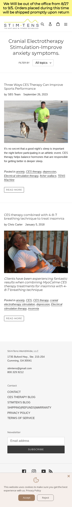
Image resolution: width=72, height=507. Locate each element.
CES (29, 300)
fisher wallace (48, 175)
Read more (14, 189)
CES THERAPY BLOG (21, 397)
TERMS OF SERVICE (21, 418)
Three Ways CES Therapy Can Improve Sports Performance (33, 86)
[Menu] (66, 24)
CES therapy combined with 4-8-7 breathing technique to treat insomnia (34, 216)
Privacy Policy (33, 490)
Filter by (24, 63)
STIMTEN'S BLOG (18, 402)
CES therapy (33, 171)
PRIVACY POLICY (18, 412)
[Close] (69, 476)
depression (49, 171)
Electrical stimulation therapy (21, 175)
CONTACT (14, 391)
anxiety (20, 171)
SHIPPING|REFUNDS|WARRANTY (29, 407)
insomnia (33, 308)
